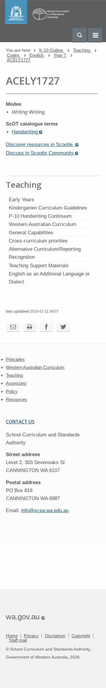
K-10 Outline (51, 50)
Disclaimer (55, 635)
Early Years (21, 199)
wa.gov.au (25, 616)
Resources (16, 399)
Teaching (82, 50)
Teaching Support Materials (39, 265)
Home (12, 635)
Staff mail (18, 640)
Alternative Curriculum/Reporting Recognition (45, 253)
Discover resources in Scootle (42, 144)
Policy (12, 391)
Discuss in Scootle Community (42, 153)
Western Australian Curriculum (42, 224)
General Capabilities (31, 232)
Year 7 (60, 55)
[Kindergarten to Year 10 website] (38, 22)
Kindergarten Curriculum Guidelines (48, 208)
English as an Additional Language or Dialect (49, 278)
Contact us (20, 422)
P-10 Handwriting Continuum (40, 216)
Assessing (16, 383)
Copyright (81, 635)
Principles (15, 359)
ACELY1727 (18, 59)
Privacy (31, 635)
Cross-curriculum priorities (38, 241)
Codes (14, 55)
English (37, 55)
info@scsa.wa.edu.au (45, 510)
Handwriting (27, 132)
